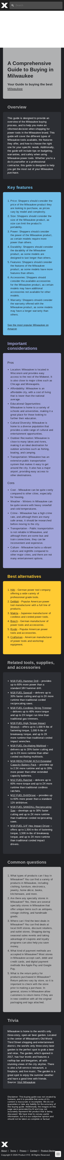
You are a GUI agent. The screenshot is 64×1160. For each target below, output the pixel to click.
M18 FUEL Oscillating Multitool (28, 745)
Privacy (23, 1151)
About (4, 1151)
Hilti (12, 589)
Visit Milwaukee (26, 1082)
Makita (14, 613)
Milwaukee (15, 89)
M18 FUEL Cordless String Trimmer (30, 708)
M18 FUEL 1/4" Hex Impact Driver (30, 825)
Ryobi (13, 629)
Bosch (14, 621)
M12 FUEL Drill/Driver (23, 795)
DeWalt (14, 601)
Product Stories (48, 1151)
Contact (33, 1151)
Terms (13, 1151)
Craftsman (16, 637)
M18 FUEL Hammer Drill (24, 681)
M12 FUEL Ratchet (21, 780)
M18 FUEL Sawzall (21, 692)
